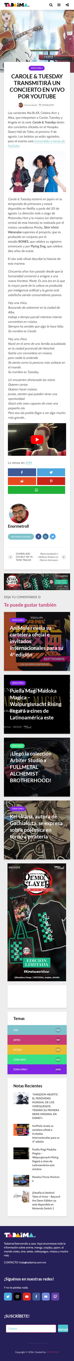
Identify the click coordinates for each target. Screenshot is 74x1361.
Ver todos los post (21, 537)
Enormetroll (30, 105)
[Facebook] (36, 1296)
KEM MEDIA (52, 1352)
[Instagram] (17, 1296)
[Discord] (46, 1296)
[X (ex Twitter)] (8, 1296)
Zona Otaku (36, 68)
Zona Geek (17, 746)
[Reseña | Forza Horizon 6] (21, 1180)
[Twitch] (55, 1296)
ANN (29, 463)
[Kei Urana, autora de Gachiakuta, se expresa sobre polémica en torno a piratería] (37, 830)
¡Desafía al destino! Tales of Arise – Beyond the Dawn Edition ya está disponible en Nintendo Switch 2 (46, 1200)
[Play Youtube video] (37, 439)
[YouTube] (27, 1296)
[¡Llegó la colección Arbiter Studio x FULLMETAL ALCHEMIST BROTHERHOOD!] (37, 767)
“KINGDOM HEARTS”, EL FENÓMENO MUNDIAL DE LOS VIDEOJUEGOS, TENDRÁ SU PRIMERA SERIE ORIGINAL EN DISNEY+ (45, 1106)
